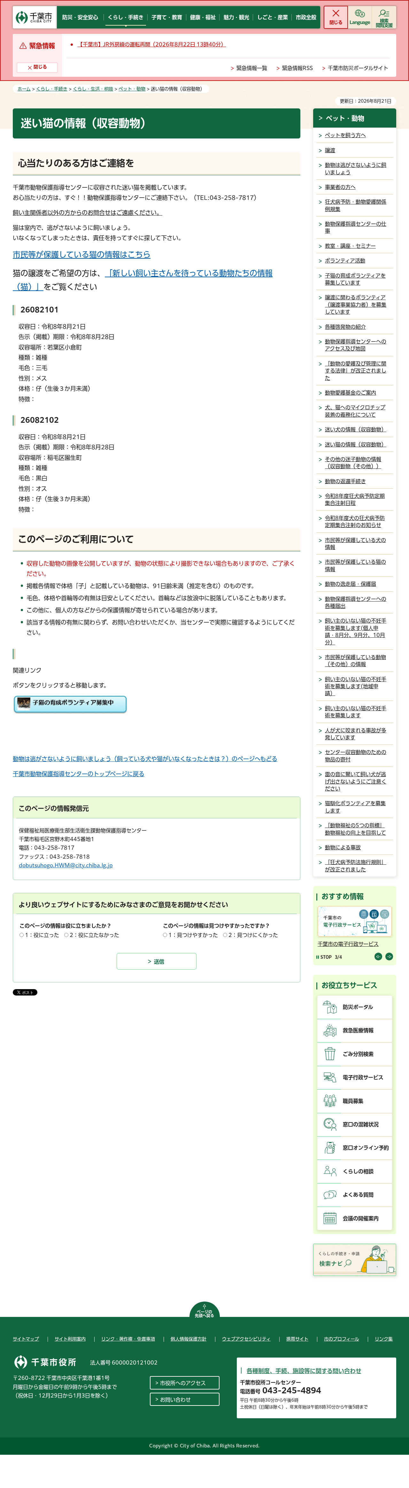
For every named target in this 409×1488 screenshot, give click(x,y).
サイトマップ (26, 1339)
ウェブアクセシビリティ (246, 1339)
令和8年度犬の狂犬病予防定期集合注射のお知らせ (355, 522)
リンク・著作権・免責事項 (128, 1339)
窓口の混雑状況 (361, 1124)
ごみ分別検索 (358, 1054)
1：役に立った (42, 935)
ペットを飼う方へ (345, 135)
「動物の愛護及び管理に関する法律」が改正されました (355, 371)
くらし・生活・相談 (93, 89)
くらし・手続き (51, 89)
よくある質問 (358, 1194)
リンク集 (384, 1339)
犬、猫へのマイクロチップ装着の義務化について (355, 411)
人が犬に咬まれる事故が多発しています (355, 734)
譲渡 (330, 150)
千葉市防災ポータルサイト (358, 68)
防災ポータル (358, 1007)
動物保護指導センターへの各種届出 (355, 602)
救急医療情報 (358, 1030)
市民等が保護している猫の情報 (355, 565)
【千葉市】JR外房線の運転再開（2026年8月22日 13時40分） (152, 44)
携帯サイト (297, 1339)
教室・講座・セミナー (350, 245)
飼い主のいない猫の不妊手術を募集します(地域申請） (355, 686)
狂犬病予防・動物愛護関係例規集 (355, 205)
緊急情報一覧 (251, 68)
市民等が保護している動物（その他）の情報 (355, 661)
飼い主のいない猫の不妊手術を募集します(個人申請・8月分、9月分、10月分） (355, 631)
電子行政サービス (363, 1077)
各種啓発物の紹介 (345, 326)
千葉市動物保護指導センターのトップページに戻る (78, 774)
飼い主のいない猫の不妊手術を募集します (355, 712)
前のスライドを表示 (378, 956)
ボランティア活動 (345, 260)
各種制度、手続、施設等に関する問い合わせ (304, 1371)
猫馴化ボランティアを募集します (355, 807)
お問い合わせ (175, 1399)
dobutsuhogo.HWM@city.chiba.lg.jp (66, 865)
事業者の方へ (340, 187)
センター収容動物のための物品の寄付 (355, 756)
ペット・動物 (132, 89)
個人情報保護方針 (188, 1339)
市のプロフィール (341, 1339)
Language (360, 22)
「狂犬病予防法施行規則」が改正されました (355, 866)
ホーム (24, 89)
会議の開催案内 (361, 1218)
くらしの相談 (358, 1171)
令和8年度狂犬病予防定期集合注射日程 (355, 499)
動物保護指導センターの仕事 (355, 227)
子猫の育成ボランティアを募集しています (355, 279)
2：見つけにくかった (253, 935)
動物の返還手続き (345, 481)
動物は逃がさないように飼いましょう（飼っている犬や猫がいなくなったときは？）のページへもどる (145, 759)
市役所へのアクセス (183, 1383)
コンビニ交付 (335, 944)
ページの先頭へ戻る (204, 1314)
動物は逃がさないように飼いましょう (355, 168)
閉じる (335, 22)
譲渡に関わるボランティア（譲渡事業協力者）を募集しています (355, 304)
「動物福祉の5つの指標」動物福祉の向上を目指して (355, 829)
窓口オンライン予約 (366, 1147)
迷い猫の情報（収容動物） (355, 444)
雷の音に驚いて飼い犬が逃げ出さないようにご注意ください (355, 781)
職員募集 (353, 1101)
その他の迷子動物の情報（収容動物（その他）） (353, 463)
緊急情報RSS (297, 68)
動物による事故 (343, 847)
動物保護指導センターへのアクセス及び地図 (355, 345)
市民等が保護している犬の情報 (355, 544)
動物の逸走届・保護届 (350, 584)
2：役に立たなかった (94, 935)
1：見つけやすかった (193, 935)
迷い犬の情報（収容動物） (355, 429)
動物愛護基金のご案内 (350, 392)
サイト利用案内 (70, 1339)
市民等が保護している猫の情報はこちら (81, 254)
